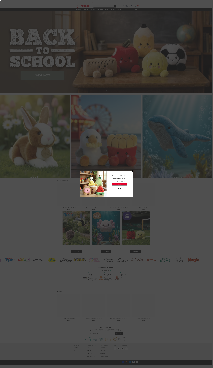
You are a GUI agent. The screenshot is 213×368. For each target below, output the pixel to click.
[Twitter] (123, 189)
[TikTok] (121, 189)
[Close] (132, 171)
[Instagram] (118, 189)
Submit (119, 184)
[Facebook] (116, 189)
